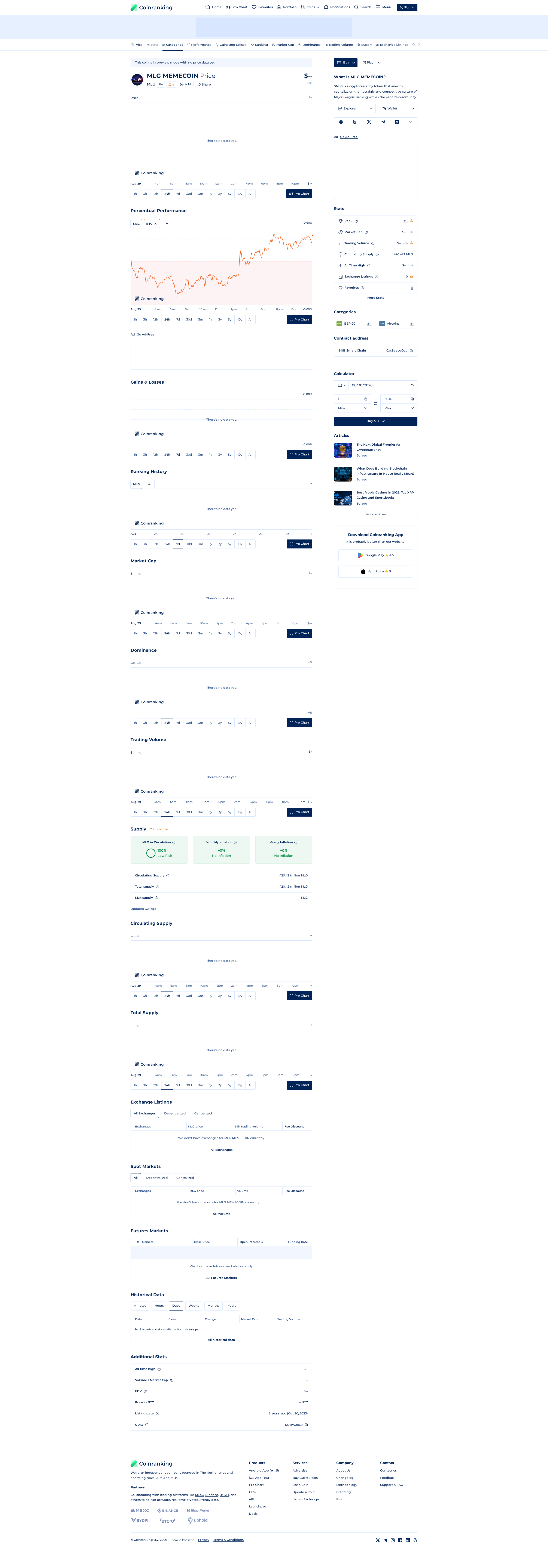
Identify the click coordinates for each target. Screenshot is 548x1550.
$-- (404, 232)
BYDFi (224, 1495)
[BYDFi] (140, 1520)
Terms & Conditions (228, 1540)
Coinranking (156, 7)
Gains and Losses (233, 45)
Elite (252, 1492)
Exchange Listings (394, 45)
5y (229, 194)
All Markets (221, 1214)
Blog (340, 1499)
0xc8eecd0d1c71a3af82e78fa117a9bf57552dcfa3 (397, 350)
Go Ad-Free (145, 334)
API (251, 1499)
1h (135, 194)
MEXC (199, 1495)
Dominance (311, 45)
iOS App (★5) (259, 1478)
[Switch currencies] (375, 403)
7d (178, 194)
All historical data (221, 1340)
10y (240, 194)
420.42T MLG (403, 254)
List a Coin (300, 1485)
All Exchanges (145, 1113)
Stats (154, 45)
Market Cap (285, 45)
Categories (174, 45)
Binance (211, 1495)
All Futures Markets (221, 1278)
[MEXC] (140, 1510)
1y (210, 194)
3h (145, 194)
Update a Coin (304, 1492)
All (250, 194)
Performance (201, 45)
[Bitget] (198, 1510)
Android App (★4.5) (264, 1470)
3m (200, 194)
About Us (170, 1478)
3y (220, 194)
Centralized (203, 1113)
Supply (366, 45)
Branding (343, 1492)
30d (189, 194)
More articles (376, 514)
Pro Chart (256, 1485)
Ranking (261, 45)
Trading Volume (341, 45)
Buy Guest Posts (305, 1478)
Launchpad (257, 1506)
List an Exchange (306, 1499)
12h (155, 194)
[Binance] (167, 1511)
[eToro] (167, 1520)
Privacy (203, 1540)
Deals (253, 1514)
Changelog (344, 1478)
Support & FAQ (391, 1485)
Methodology (346, 1485)
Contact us (388, 1470)
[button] (354, 323)
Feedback (388, 1478)
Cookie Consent (182, 1540)
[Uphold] (198, 1520)
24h (167, 194)
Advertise (300, 1470)
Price (139, 45)
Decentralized (175, 1113)
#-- (161, 84)
